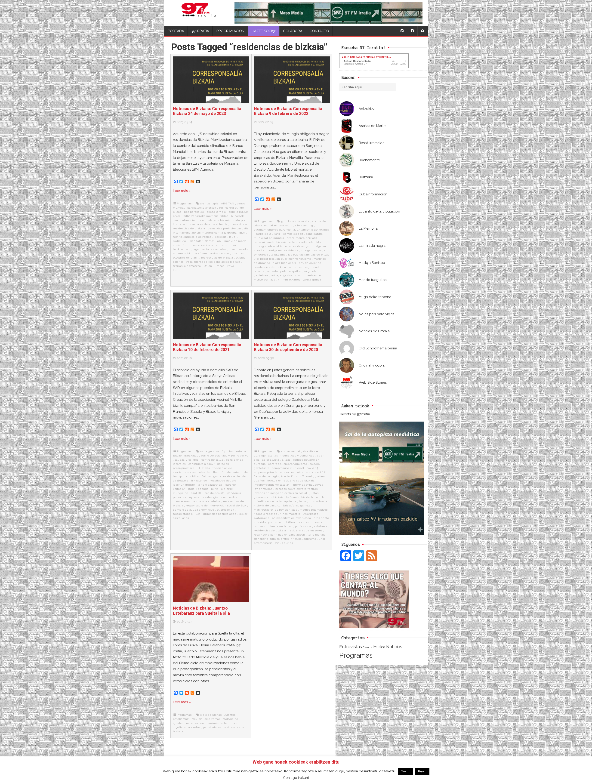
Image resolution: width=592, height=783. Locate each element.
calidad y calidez (187, 459)
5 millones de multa (295, 221)
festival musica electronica (192, 236)
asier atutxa (270, 459)
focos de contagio (266, 476)
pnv (234, 253)
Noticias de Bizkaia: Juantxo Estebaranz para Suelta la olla (201, 611)
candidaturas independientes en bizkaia (201, 220)
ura (297, 275)
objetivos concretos (186, 727)
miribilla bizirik (222, 488)
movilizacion (195, 723)
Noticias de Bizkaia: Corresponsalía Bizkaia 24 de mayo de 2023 (207, 111)
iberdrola (220, 236)
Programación (230, 31)
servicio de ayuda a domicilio (193, 509)
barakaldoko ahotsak (201, 207)
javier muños (263, 488)
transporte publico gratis (271, 538)
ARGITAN (227, 203)
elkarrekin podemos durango (288, 246)
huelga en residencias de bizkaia (291, 480)
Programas (356, 655)
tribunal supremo (303, 538)
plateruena (261, 518)
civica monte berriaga (302, 238)
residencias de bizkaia (217, 257)
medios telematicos (313, 509)
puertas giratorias (213, 497)
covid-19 (312, 468)
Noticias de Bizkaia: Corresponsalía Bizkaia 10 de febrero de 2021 (207, 347)
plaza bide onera (284, 263)
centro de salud (212, 459)
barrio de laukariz (268, 233)
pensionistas (212, 727)
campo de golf (293, 233)
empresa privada (266, 472)
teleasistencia (183, 513)
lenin (302, 501)
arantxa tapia (209, 203)
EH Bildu (203, 468)
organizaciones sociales (209, 249)
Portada (176, 31)
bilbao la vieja (216, 211)
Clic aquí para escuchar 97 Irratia (366, 57)
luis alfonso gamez (296, 505)
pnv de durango (310, 263)
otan (232, 249)
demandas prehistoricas (225, 228)
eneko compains (291, 472)
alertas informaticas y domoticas (291, 455)
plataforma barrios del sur (211, 253)
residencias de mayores (306, 530)
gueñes (259, 480)
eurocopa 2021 (316, 472)
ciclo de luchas (211, 714)
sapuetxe (295, 267)
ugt (198, 513)
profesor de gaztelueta (311, 526)
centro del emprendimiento (287, 463)
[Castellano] (422, 31)
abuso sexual (290, 451)
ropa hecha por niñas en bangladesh (279, 534)
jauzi (232, 236)
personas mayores (186, 497)
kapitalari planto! (202, 241)
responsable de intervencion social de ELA (216, 505)
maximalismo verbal (205, 719)
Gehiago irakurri (296, 778)
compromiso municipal (288, 468)
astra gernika (209, 451)
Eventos (367, 647)
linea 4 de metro (235, 241)
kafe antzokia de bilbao (302, 497)
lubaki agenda (198, 488)
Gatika (206, 476)
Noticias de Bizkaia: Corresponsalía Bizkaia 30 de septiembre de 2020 (288, 347)
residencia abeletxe (206, 501)
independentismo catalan (272, 484)
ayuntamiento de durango (272, 229)
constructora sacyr (201, 463)
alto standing (304, 225)
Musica (379, 646)
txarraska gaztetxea (187, 266)
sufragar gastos (282, 275)
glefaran (321, 476)
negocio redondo (265, 513)
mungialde (180, 493)
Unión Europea (214, 266)
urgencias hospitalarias (219, 513)
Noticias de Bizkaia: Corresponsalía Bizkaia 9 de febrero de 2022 (288, 111)
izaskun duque (184, 484)
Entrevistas (350, 646)
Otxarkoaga (310, 513)
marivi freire (181, 245)
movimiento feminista (222, 723)
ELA (242, 232)
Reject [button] (422, 771)
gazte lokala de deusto (229, 476)
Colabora (292, 31)
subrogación (225, 509)
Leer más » (182, 191)
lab (219, 241)
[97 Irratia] (198, 13)
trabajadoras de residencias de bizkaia (213, 261)
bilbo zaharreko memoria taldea (205, 216)
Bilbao (286, 459)
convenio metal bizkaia (270, 242)
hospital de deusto (223, 480)
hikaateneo (199, 480)
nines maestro (290, 513)
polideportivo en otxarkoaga (291, 518)
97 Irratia (200, 31)
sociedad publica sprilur (284, 271)
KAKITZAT (180, 241)
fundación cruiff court (296, 476)
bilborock (237, 216)
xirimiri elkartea (289, 279)
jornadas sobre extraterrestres (296, 488)
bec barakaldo (194, 211)
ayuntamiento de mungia (311, 229)
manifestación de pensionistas (275, 509)
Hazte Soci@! (264, 31)
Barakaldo (191, 455)
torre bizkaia (316, 534)
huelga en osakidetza (283, 250)
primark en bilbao (280, 526)
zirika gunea (312, 279)
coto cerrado (298, 242)
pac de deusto (214, 493)
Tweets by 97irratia (354, 414)
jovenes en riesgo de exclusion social (280, 493)
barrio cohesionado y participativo (224, 455)
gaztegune (180, 480)
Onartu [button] (405, 771)
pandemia (234, 493)
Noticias (394, 646)
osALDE (196, 493)
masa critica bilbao (206, 245)
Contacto (319, 31)
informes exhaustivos (308, 484)
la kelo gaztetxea (209, 484)
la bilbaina (278, 254)
